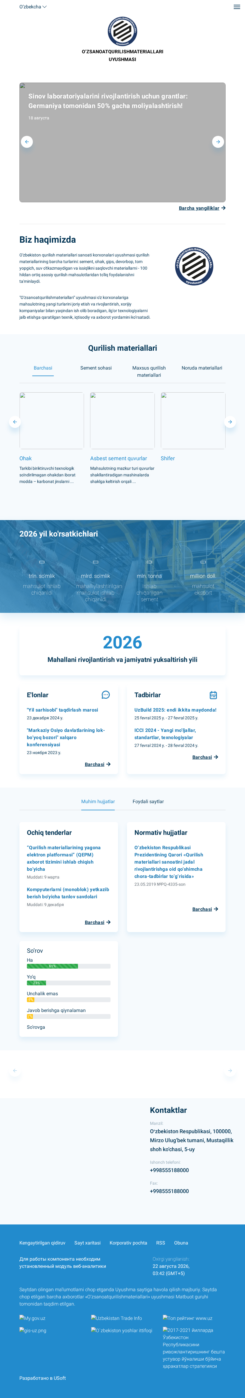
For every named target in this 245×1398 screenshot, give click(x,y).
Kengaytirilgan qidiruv (42, 1243)
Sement (170, 458)
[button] (218, 142)
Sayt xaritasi (87, 1243)
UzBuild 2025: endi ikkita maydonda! (175, 710)
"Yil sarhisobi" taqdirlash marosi (62, 710)
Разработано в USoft (42, 1378)
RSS (160, 1243)
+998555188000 (169, 1170)
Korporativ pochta (128, 1243)
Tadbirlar (147, 695)
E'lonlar (37, 695)
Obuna (181, 1243)
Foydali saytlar (148, 801)
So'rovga (36, 1027)
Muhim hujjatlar (98, 801)
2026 (122, 642)
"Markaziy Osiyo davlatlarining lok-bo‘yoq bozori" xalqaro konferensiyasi (66, 737)
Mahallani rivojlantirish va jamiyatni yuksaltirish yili (122, 659)
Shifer (97, 458)
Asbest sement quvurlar (47, 458)
